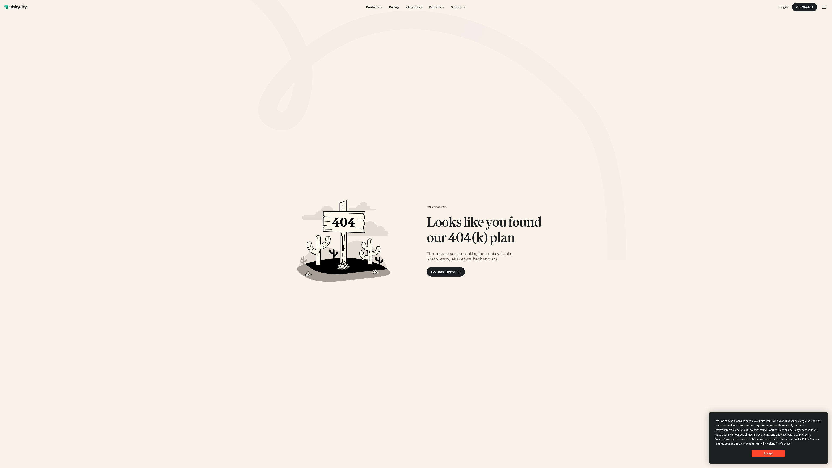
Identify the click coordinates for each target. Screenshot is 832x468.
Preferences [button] (784, 443)
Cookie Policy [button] (801, 439)
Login (784, 7)
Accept (768, 453)
